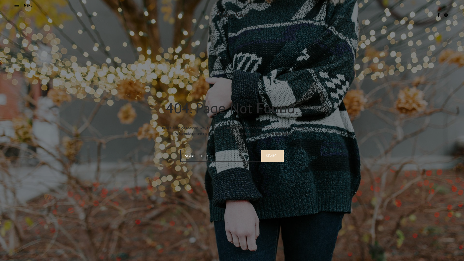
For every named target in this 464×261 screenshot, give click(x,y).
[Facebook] (438, 15)
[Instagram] (446, 15)
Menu (28, 5)
